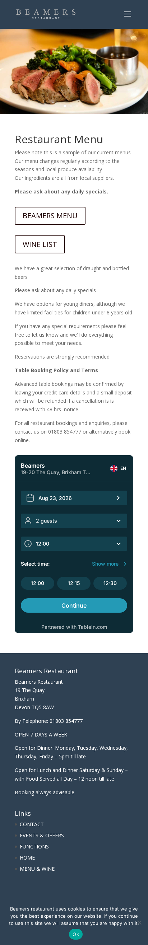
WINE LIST (40, 244)
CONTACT (32, 824)
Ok (76, 934)
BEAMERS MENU (50, 215)
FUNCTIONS (34, 846)
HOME (27, 857)
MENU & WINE (37, 868)
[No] (139, 922)
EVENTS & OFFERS (42, 835)
